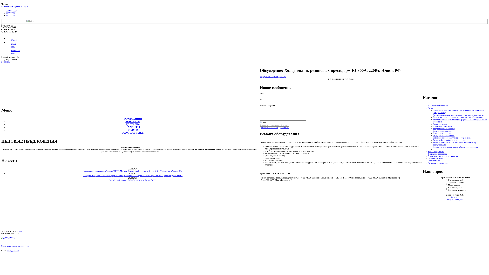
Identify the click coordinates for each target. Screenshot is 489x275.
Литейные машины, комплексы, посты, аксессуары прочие (458, 115)
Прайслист (14, 45)
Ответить (455, 197)
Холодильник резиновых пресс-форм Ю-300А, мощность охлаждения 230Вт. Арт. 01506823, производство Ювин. (132, 176)
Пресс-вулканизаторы (442, 126)
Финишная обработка (437, 154)
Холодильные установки (443, 135)
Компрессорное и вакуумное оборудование (452, 138)
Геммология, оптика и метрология (443, 156)
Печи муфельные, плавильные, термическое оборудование (458, 117)
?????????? (10, 13)
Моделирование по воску (444, 129)
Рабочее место (434, 161)
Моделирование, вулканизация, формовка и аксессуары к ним (460, 119)
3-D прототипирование (438, 106)
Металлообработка (436, 151)
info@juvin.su (13, 250)
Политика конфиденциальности (15, 246)
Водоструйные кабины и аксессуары (449, 140)
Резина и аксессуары (442, 133)
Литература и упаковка (438, 163)
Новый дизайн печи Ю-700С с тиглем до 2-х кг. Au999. (133, 180)
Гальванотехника (435, 158)
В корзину (5, 62)
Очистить (285, 128)
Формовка (437, 122)
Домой (14, 40)
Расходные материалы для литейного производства (455, 147)
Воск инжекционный (442, 131)
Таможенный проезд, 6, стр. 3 (14, 6)
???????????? (11, 11)
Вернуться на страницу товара (273, 76)
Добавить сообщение (269, 128)
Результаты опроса (455, 199)
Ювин (19, 231)
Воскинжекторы (440, 124)
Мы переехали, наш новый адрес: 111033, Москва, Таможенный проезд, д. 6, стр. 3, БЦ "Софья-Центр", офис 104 (133, 171)
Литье (430, 108)
